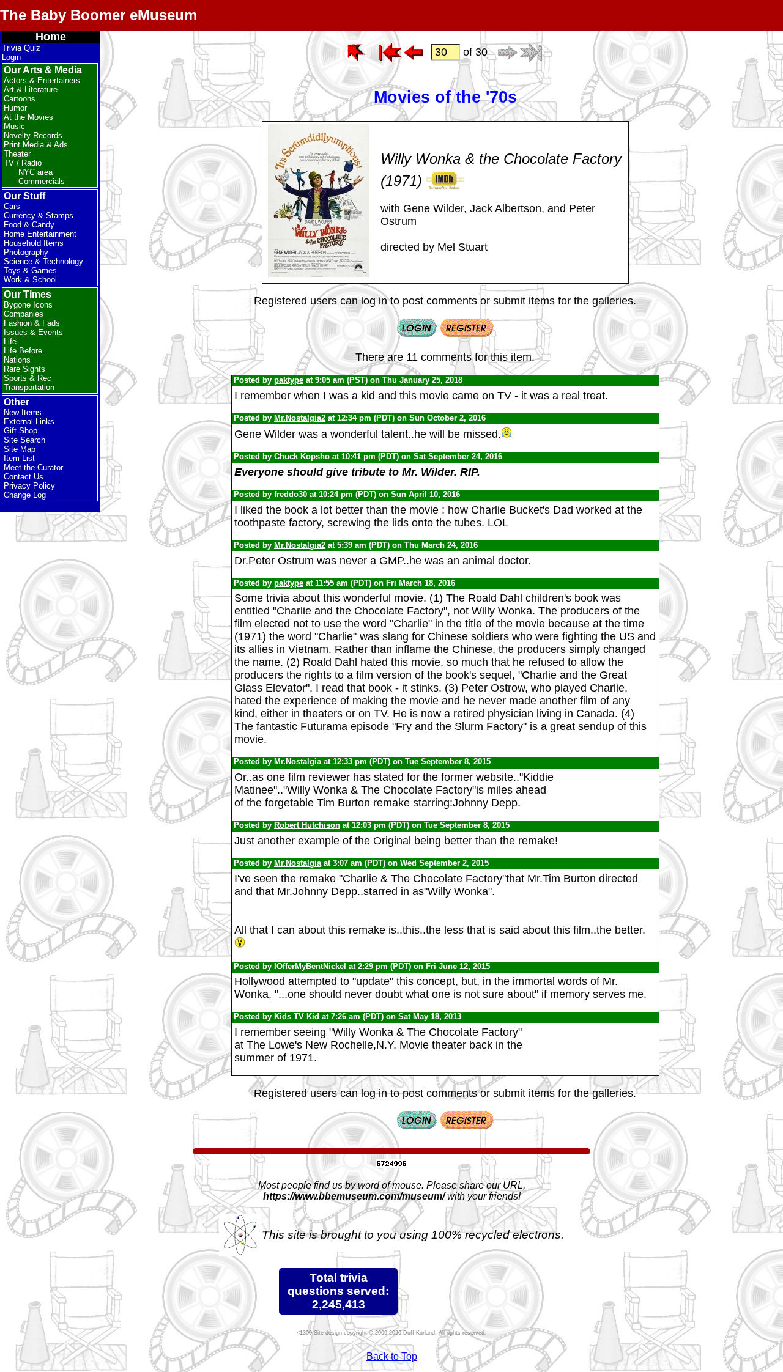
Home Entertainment (40, 233)
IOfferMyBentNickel (310, 966)
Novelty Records (33, 135)
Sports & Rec (27, 378)
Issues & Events (33, 332)
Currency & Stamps (38, 215)
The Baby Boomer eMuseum (98, 15)
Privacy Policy (29, 485)
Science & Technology (43, 261)
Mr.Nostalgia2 (299, 417)
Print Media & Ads (36, 144)
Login (11, 57)
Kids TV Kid (296, 1016)
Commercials (41, 181)
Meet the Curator (33, 467)
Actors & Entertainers (42, 80)
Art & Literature (31, 89)
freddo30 (290, 494)
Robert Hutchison (307, 825)
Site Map (19, 449)
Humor (15, 107)
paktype (288, 380)
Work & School (30, 279)
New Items (23, 412)
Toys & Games (30, 270)
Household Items (34, 243)
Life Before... (27, 350)
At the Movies (28, 117)
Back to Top (391, 1356)
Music (14, 126)
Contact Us (23, 476)
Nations (17, 359)
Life (10, 341)
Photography (26, 252)
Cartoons (19, 98)
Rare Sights (24, 369)
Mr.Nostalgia (297, 761)
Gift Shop (20, 430)
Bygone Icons (28, 304)
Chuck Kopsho (302, 456)
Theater (17, 153)
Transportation (29, 387)
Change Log (25, 495)
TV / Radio (23, 163)
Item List (19, 458)
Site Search (24, 439)
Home (50, 37)
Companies (23, 314)
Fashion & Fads (32, 323)
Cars (12, 206)
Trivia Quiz (21, 48)
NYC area (35, 172)
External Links (29, 421)
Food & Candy (29, 224)
